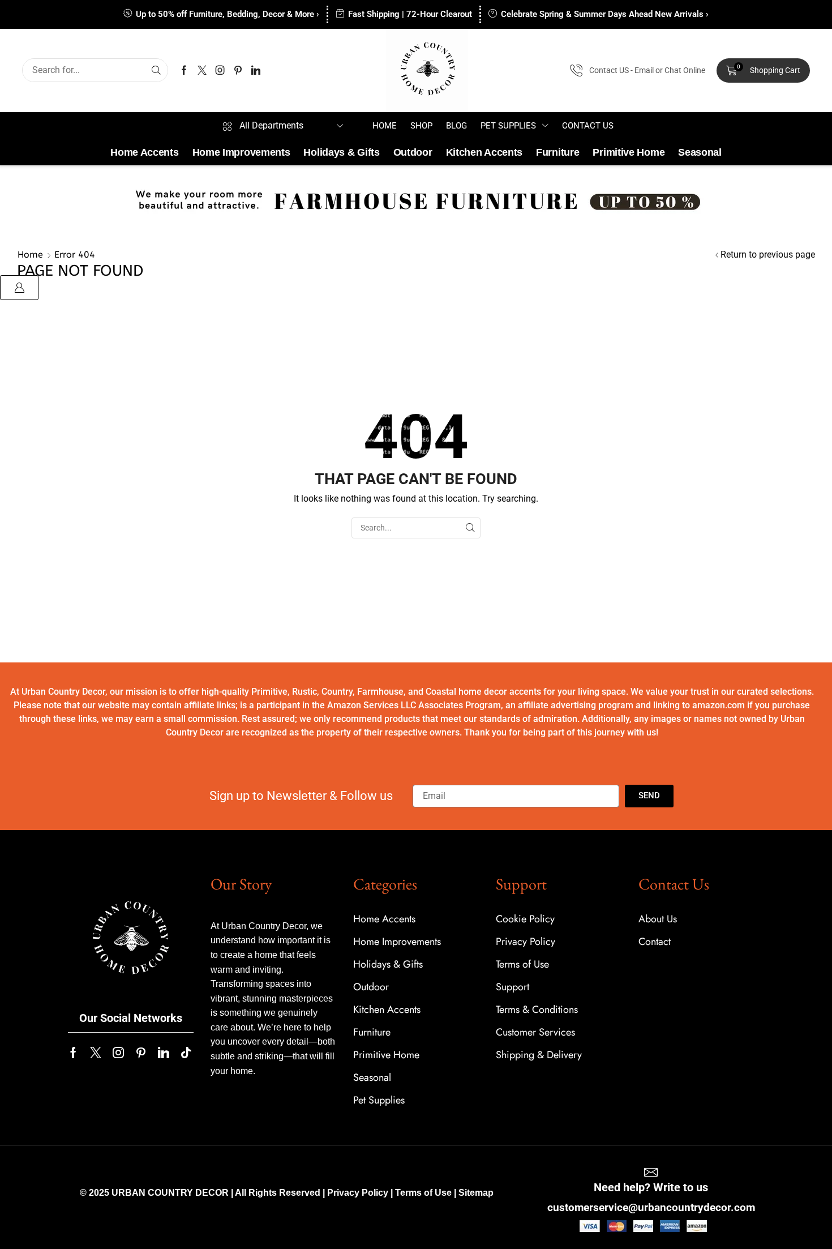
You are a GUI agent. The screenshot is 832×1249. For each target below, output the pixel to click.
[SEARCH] (470, 527)
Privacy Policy (357, 1192)
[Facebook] (183, 70)
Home (30, 254)
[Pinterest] (238, 70)
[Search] (156, 70)
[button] (763, 70)
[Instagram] (220, 70)
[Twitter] (202, 70)
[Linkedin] (255, 70)
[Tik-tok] (186, 1052)
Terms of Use (423, 1192)
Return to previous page (768, 254)
